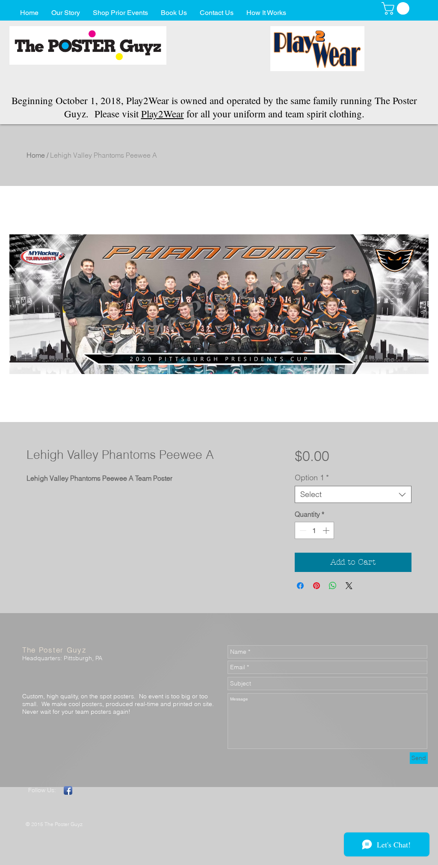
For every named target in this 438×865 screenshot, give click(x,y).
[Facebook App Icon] (68, 790)
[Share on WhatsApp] (333, 586)
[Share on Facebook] (300, 586)
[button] (397, 8)
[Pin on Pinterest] (316, 586)
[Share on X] (349, 586)
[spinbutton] (314, 530)
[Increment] (327, 530)
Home (36, 155)
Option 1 (312, 477)
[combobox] (353, 494)
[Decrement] (302, 530)
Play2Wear (162, 113)
